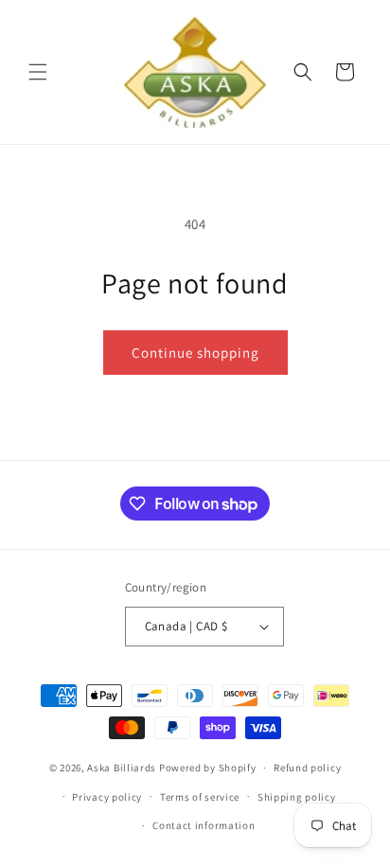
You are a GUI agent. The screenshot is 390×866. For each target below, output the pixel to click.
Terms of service (199, 797)
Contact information (203, 825)
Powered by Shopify (208, 767)
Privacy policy (107, 797)
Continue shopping (195, 353)
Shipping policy (296, 797)
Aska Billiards (121, 767)
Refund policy (307, 767)
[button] (38, 72)
